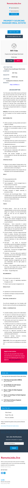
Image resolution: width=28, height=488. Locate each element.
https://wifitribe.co (14, 84)
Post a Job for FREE (5, 483)
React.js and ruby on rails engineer (15, 395)
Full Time (9, 60)
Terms (5, 466)
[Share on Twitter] (2, 415)
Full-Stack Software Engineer (12, 400)
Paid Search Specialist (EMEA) (13, 380)
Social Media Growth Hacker (12, 385)
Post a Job (14, 14)
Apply (18, 60)
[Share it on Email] (2, 412)
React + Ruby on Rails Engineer (13, 390)
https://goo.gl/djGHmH (15, 359)
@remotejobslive (15, 7)
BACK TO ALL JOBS (14, 32)
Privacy (9, 466)
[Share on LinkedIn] (2, 417)
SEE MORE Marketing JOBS (14, 36)
